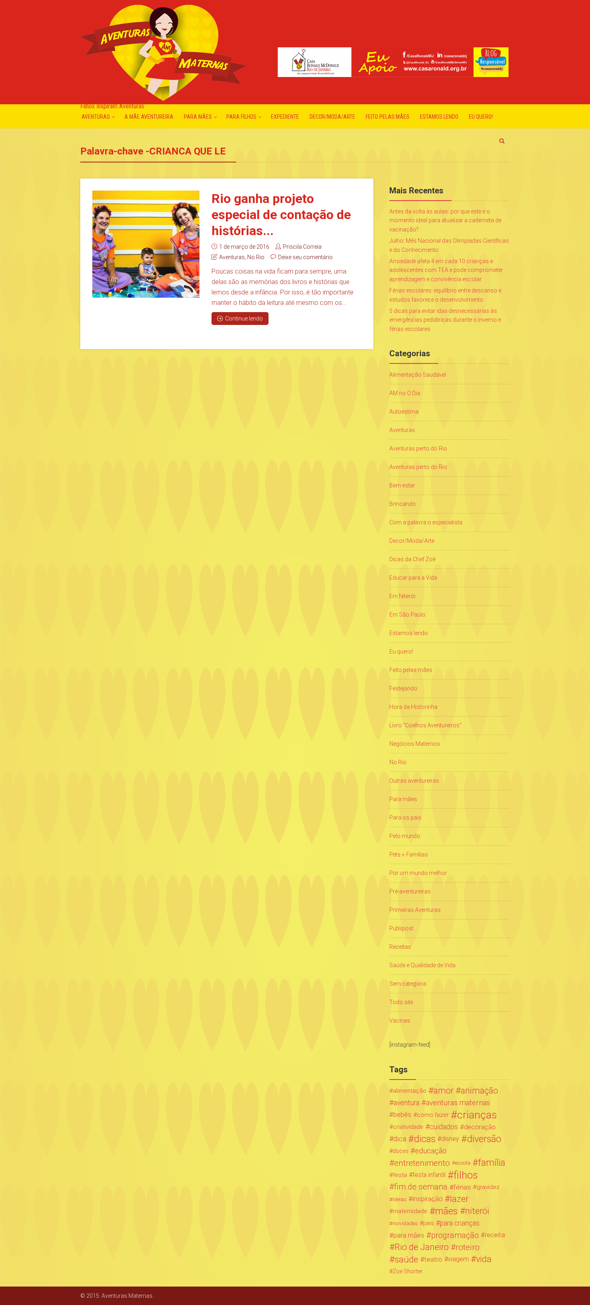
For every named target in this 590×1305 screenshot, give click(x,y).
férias (462, 1187)
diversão (484, 1139)
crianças (477, 1115)
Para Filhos (241, 117)
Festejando (403, 688)
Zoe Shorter (408, 1271)
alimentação (409, 1090)
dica (399, 1139)
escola (462, 1163)
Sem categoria (407, 983)
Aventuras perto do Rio (418, 448)
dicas (424, 1139)
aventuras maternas (458, 1102)
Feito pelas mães (387, 117)
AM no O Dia (404, 393)
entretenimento (422, 1163)
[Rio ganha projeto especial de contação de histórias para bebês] (145, 244)
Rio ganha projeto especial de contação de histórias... (281, 214)
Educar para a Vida (413, 577)
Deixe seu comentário (305, 257)
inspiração (428, 1199)
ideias (400, 1199)
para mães (408, 1235)
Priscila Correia (302, 247)
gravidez (488, 1187)
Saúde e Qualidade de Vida (422, 965)
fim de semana (421, 1186)
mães (446, 1211)
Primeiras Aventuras (415, 910)
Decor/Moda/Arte (332, 117)
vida (484, 1259)
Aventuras (95, 117)
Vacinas (399, 1020)
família (491, 1163)
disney (450, 1139)
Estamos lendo (439, 117)
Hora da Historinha (413, 707)
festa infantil (429, 1175)
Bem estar (402, 485)
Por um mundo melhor (418, 873)
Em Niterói (402, 596)
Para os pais (405, 817)
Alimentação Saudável (417, 374)
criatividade (408, 1126)
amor (443, 1091)
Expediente (285, 117)
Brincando (402, 504)
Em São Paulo (407, 614)
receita (495, 1235)
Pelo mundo (404, 836)
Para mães (198, 117)
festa (400, 1175)
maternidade (410, 1211)
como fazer (433, 1114)
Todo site (401, 1002)
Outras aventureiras (414, 780)
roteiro (468, 1247)
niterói (477, 1211)
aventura (406, 1103)
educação (431, 1151)
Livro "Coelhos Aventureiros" (425, 725)
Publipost (401, 928)
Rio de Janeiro (422, 1247)
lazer (459, 1199)
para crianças (460, 1223)
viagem (458, 1259)
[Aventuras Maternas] (163, 52)
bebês (402, 1114)
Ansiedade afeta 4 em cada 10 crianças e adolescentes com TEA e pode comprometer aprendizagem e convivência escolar (446, 270)
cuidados (443, 1126)
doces (401, 1151)
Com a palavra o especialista (425, 522)
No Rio (255, 257)
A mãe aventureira (148, 117)
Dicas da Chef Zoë (412, 559)
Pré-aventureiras (410, 891)
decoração (480, 1127)
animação (479, 1091)
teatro (433, 1259)
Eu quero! (481, 117)
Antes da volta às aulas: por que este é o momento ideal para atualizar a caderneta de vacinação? (445, 220)
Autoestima (404, 411)
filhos (466, 1175)
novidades (405, 1223)
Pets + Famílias (408, 854)
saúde (406, 1259)
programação (455, 1235)
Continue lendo (244, 318)
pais (428, 1223)
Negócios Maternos (414, 744)
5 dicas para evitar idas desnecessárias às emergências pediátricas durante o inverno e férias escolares (445, 320)
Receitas (400, 947)
